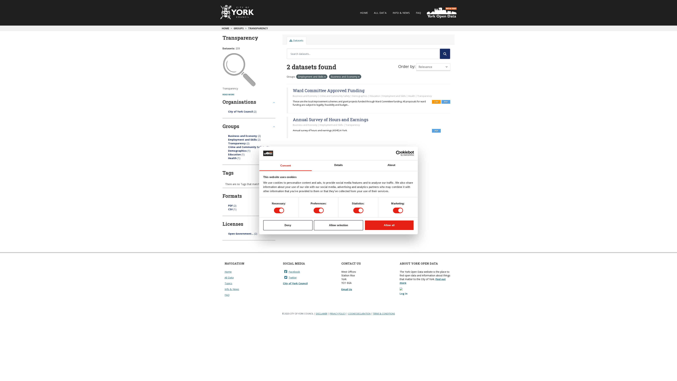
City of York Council (295, 283)
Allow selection (338, 225)
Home (364, 12)
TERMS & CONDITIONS (384, 313)
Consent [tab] (285, 165)
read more (228, 94)
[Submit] (445, 54)
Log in (403, 293)
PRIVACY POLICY (338, 313)
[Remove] (325, 76)
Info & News (401, 12)
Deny (288, 225)
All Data (380, 12)
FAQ (418, 12)
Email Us (346, 289)
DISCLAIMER (321, 313)
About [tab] (391, 165)
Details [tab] (338, 165)
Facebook (294, 271)
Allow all (389, 225)
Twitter (293, 277)
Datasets (297, 40)
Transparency (258, 28)
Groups (239, 28)
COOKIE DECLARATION (359, 313)
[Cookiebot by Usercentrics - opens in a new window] (398, 153)
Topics (228, 283)
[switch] (319, 210)
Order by (406, 66)
